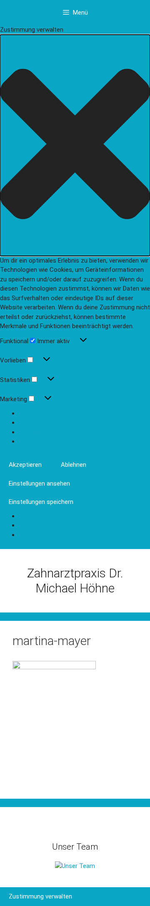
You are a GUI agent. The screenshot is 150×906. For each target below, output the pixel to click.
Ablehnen (73, 464)
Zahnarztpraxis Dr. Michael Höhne (75, 580)
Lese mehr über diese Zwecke (60, 441)
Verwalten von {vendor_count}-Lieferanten (78, 432)
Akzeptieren (25, 464)
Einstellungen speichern (41, 502)
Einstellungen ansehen (39, 483)
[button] (75, 145)
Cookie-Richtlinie (42, 516)
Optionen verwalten (45, 413)
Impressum (34, 535)
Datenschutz (36, 525)
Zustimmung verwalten (40, 896)
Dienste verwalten (43, 422)
